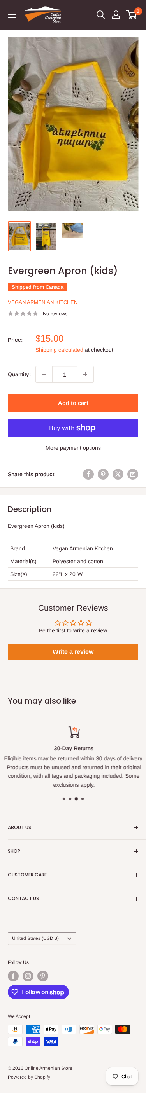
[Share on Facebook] (88, 473)
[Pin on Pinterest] (103, 473)
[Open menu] (12, 15)
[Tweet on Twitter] (118, 473)
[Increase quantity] (85, 374)
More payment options (73, 448)
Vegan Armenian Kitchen (42, 302)
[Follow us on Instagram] (28, 976)
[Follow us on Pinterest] (42, 976)
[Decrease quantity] (44, 374)
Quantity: (19, 374)
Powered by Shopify (29, 1077)
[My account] (116, 14)
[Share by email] (132, 473)
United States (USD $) (35, 938)
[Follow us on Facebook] (13, 976)
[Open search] (101, 14)
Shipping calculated (59, 350)
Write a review (73, 651)
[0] (132, 14)
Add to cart (73, 403)
